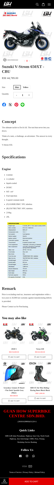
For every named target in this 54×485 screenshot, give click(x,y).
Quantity (5, 94)
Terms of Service (15, 472)
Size (3, 87)
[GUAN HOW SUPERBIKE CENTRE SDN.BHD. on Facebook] (20, 457)
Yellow (26, 87)
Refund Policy (40, 472)
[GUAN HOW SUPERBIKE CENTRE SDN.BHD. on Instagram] (27, 457)
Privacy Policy (28, 472)
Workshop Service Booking (27, 442)
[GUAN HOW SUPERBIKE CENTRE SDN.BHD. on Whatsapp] (33, 457)
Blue (17, 87)
